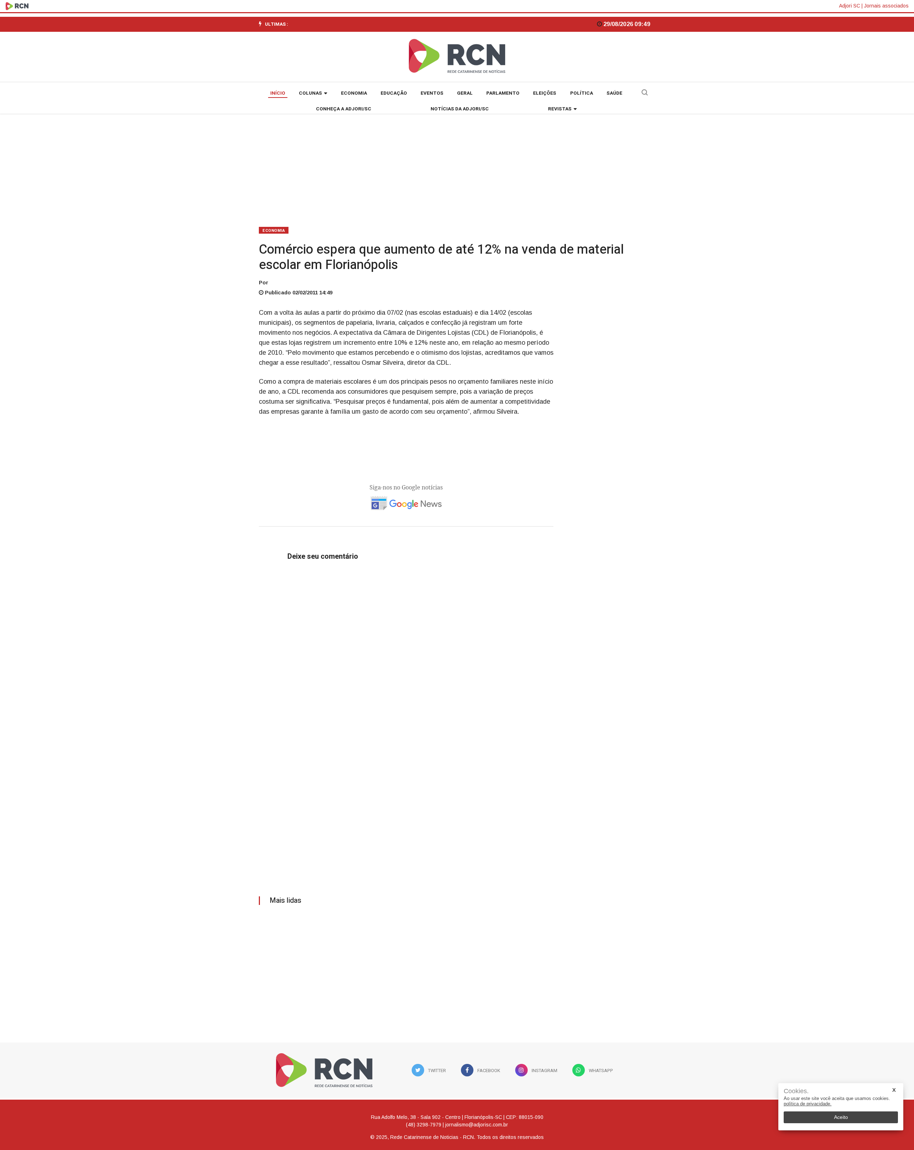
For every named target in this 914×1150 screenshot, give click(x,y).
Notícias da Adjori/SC (460, 109)
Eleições (544, 93)
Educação (394, 93)
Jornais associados (886, 6)
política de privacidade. (808, 1103)
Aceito (841, 1117)
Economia (354, 93)
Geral (465, 93)
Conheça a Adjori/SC (343, 109)
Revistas (560, 109)
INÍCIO (277, 93)
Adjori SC (849, 6)
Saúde (614, 93)
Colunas (310, 93)
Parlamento (502, 93)
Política (581, 93)
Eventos (432, 93)
